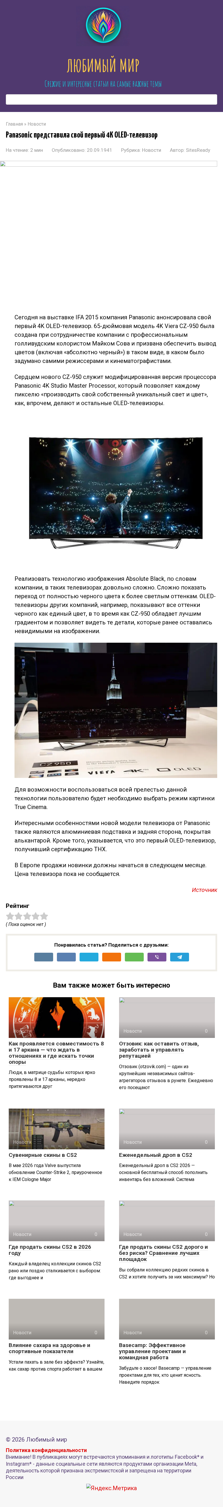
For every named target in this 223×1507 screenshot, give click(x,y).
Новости (151, 150)
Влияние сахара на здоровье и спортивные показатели (49, 1348)
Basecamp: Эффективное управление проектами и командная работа (152, 1351)
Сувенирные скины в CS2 (43, 1155)
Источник (204, 889)
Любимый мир (103, 65)
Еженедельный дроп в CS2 (155, 1155)
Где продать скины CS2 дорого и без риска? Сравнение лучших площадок (163, 1253)
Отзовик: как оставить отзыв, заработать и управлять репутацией (159, 1049)
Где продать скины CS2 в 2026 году (50, 1250)
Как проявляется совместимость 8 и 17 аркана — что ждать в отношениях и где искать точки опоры (56, 1052)
